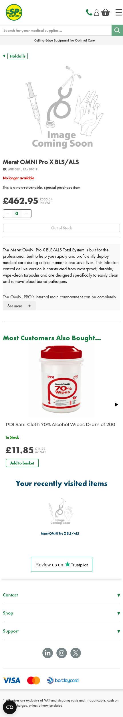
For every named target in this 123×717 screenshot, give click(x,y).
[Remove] (7, 214)
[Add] (26, 214)
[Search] (117, 30)
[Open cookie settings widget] (10, 707)
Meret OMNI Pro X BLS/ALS (60, 533)
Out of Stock (61, 228)
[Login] (96, 11)
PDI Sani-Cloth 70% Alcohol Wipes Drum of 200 (60, 424)
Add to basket (22, 463)
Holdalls (17, 56)
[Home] (118, 12)
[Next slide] (116, 405)
